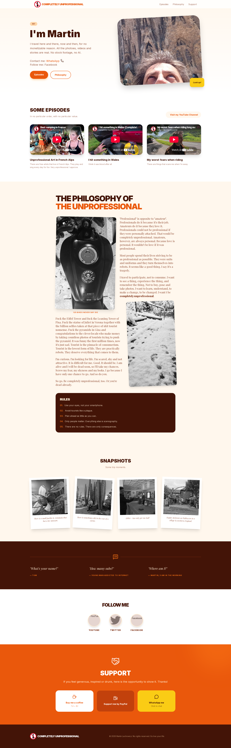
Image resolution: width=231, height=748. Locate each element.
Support (192, 4)
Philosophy (178, 4)
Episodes (163, 4)
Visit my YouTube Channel (184, 114)
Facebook (51, 64)
